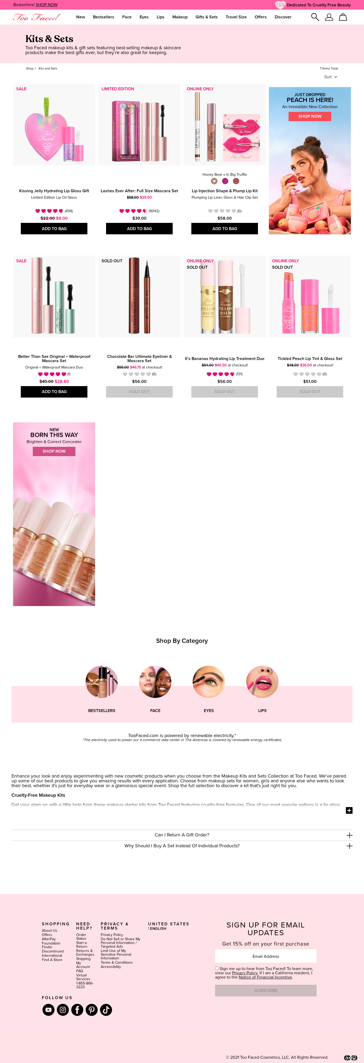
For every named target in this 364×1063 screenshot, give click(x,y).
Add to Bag (54, 229)
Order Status (81, 937)
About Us (49, 931)
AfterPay (49, 939)
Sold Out (139, 392)
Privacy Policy (112, 935)
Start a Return (81, 944)
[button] (182, 835)
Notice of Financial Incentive (265, 977)
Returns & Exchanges (85, 952)
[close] (350, 835)
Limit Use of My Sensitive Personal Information (116, 954)
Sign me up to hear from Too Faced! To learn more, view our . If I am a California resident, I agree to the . (264, 973)
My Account (83, 965)
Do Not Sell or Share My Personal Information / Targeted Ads (120, 942)
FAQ (79, 971)
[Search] (315, 17)
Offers (47, 935)
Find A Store (52, 960)
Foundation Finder (51, 945)
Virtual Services (83, 977)
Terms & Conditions (117, 962)
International (52, 956)
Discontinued (53, 951)
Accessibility (111, 967)
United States (169, 924)
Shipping (83, 959)
